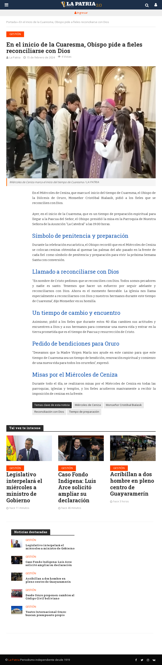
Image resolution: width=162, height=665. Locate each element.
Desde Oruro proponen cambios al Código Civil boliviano (50, 597)
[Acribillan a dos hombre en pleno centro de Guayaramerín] (133, 448)
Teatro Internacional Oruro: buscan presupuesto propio (46, 613)
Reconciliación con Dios (49, 412)
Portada (11, 22)
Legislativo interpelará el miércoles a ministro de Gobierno (24, 487)
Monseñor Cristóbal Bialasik (124, 405)
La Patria (14, 57)
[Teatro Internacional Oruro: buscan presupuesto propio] (16, 610)
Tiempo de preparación (84, 412)
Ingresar (82, 13)
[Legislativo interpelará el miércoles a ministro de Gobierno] (29, 448)
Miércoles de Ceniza (88, 405)
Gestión (15, 34)
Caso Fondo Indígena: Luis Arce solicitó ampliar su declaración (77, 487)
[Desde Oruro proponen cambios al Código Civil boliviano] (16, 593)
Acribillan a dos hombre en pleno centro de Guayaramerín (132, 484)
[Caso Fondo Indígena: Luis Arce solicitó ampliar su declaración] (81, 448)
